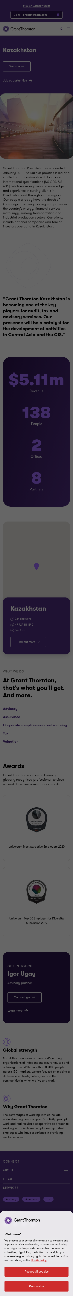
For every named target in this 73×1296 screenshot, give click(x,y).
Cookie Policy (39, 1260)
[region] (36, 1253)
